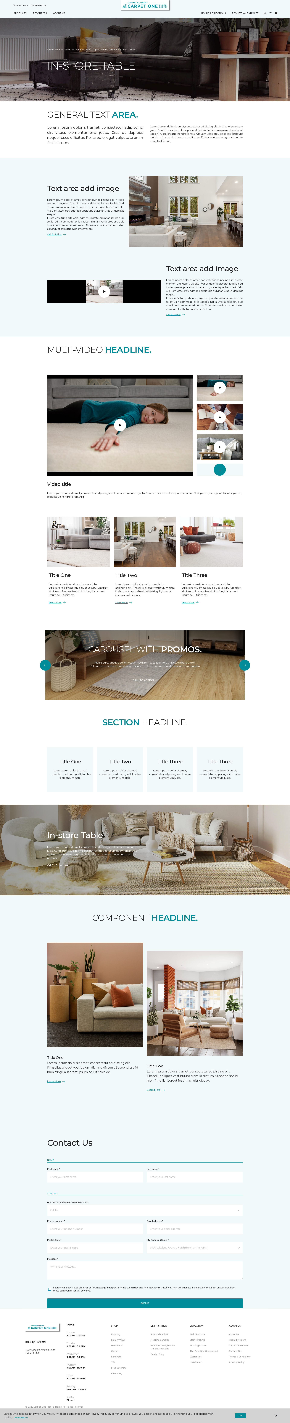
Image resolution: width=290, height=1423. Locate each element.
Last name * (153, 1169)
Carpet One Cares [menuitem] (238, 1345)
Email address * (155, 1221)
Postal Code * (54, 1240)
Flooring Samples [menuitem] (159, 1340)
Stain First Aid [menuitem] (197, 1340)
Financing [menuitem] (116, 1373)
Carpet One (53, 49)
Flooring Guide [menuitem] (198, 1345)
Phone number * (56, 1221)
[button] (265, 13)
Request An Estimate (245, 13)
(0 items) (276, 13)
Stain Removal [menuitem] (197, 1334)
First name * (53, 1169)
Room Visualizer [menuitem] (159, 1334)
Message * (52, 1259)
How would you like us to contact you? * (68, 1202)
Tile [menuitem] (113, 1362)
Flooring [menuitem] (115, 1334)
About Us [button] (59, 13)
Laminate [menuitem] (116, 1356)
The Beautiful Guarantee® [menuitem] (204, 1351)
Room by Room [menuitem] (237, 1340)
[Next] (244, 665)
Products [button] (19, 13)
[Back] (45, 665)
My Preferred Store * (157, 1240)
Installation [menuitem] (196, 1362)
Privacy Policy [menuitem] (236, 1362)
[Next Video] (220, 470)
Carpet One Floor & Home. (48, 1406)
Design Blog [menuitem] (157, 1354)
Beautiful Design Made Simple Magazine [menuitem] (162, 1347)
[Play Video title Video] (220, 388)
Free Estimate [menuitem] (119, 1368)
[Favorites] (270, 13)
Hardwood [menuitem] (116, 1345)
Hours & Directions (213, 13)
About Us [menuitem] (234, 1334)
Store (68, 49)
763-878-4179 (38, 5)
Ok (240, 1415)
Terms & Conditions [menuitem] (240, 1356)
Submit (145, 1303)
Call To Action (54, 234)
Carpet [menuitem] (115, 1351)
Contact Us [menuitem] (235, 1351)
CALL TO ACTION (143, 680)
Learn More (55, 602)
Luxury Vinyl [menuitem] (118, 1340)
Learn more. (21, 1417)
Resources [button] (40, 13)
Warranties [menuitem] (196, 1356)
